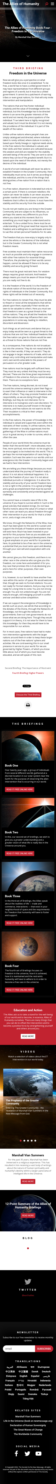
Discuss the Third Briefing (28, 695)
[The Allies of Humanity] (21, 3)
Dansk (35, 1371)
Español (35, 1376)
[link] (28, 705)
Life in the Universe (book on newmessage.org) (28, 1421)
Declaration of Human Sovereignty (28, 1425)
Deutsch (46, 1371)
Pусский (46, 1389)
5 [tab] (35, 1140)
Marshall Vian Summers (28, 1416)
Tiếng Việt (28, 1398)
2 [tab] (24, 1140)
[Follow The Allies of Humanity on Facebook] (16, 1453)
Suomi (21, 1394)
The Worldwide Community (28, 1434)
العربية (10, 1367)
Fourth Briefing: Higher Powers (28, 673)
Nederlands (45, 1385)
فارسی (46, 1376)
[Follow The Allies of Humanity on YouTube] (38, 1453)
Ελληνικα (11, 1376)
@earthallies (28, 1295)
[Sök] (47, 3)
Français (10, 1380)
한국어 (20, 1385)
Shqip (11, 1394)
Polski (8, 1389)
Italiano (9, 1385)
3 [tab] (28, 1140)
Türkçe (44, 1394)
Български (43, 1367)
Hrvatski (32, 1380)
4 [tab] (31, 1140)
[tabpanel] (28, 1102)
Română (34, 1389)
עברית (21, 1380)
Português (20, 1389)
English (23, 1376)
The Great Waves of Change (28, 1429)
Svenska (32, 1394)
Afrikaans (22, 1367)
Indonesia (45, 1380)
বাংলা (32, 1367)
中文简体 (10, 1371)
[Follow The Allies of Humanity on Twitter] (27, 1453)
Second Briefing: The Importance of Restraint (28, 668)
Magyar (31, 1385)
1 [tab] (20, 1140)
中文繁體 (23, 1371)
